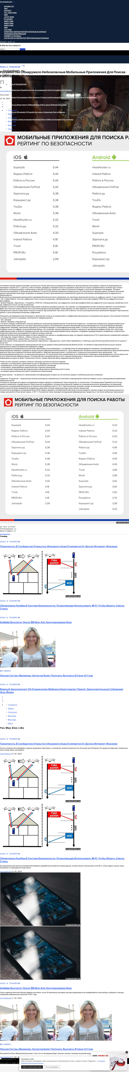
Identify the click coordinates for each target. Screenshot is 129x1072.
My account (8, 19)
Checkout (7, 10)
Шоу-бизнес (13, 74)
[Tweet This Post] (66, 699)
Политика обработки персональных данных (25, 32)
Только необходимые (51, 1067)
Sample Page (8, 21)
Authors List (9, 6)
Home (6, 15)
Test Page (8, 30)
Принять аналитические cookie (32, 1067)
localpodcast (6, 91)
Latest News (9, 17)
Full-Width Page (10, 13)
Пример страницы (12, 36)
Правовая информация (15, 34)
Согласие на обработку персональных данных (26, 38)
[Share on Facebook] (66, 697)
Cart (6, 8)
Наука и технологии (17, 84)
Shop (6, 27)
